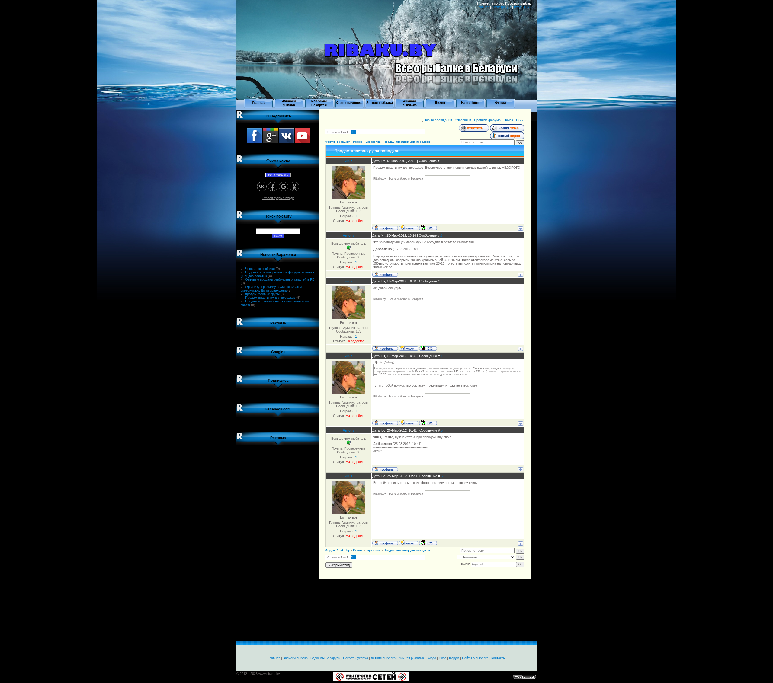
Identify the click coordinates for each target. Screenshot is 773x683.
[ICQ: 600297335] (428, 227)
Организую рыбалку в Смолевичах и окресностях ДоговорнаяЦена (271, 288)
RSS (527, 7)
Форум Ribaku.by (337, 141)
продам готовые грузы (262, 294)
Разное (357, 141)
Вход (517, 7)
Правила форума (487, 120)
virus (348, 161)
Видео (431, 658)
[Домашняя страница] (408, 227)
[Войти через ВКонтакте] (262, 186)
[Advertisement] (278, 540)
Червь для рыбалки (260, 268)
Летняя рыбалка (383, 658)
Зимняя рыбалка (411, 658)
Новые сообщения (438, 120)
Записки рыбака (295, 658)
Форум (454, 658)
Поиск (508, 120)
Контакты (498, 658)
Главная (483, 7)
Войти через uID (278, 174)
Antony (348, 235)
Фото (442, 658)
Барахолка (373, 141)
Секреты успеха (355, 658)
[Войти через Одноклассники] (294, 186)
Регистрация (501, 7)
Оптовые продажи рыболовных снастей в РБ (279, 279)
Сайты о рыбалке (475, 658)
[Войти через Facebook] (272, 186)
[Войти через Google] (283, 186)
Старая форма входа (278, 198)
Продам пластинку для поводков (270, 297)
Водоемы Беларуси (325, 658)
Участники (463, 120)
